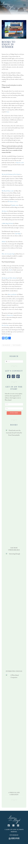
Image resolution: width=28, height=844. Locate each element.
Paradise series (14, 205)
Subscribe (14, 413)
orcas (8, 112)
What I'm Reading (17, 345)
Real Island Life (6, 345)
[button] (24, 5)
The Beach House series (8, 191)
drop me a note (20, 163)
